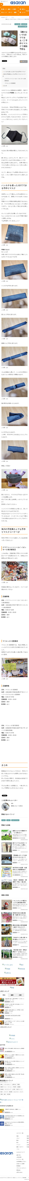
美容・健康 (15, 11)
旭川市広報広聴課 (21, 838)
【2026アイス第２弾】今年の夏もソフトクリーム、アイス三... (14, 1005)
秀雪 (18, 944)
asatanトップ (4, 17)
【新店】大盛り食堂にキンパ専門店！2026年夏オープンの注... (14, 1010)
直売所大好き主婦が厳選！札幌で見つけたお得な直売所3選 (20, 914)
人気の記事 (19, 1157)
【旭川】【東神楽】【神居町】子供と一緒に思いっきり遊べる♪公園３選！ (20, 881)
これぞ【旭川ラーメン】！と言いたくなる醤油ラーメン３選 (14, 1022)
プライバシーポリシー (21, 1168)
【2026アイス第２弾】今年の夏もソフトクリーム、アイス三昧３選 (20, 939)
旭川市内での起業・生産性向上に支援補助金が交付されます (20, 869)
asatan (21, 874)
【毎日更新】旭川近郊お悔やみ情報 (12, 1015)
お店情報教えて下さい (21, 1161)
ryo (12, 803)
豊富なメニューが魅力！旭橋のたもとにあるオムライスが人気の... (14, 1055)
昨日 (4, 995)
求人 (28, 1142)
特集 (17, 1136)
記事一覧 (18, 1155)
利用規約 (18, 1165)
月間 (20, 995)
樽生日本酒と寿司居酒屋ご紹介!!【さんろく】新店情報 (20, 927)
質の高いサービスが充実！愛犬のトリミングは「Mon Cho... (14, 1062)
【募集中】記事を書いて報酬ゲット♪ (13, 1109)
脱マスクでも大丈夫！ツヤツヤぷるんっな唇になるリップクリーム (20, 845)
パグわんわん (11, 1024)
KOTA (18, 932)
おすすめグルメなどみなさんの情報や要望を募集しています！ (14, 1123)
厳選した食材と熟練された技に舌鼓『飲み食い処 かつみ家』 (14, 1075)
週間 (12, 995)
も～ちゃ (19, 862)
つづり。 (19, 850)
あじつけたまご (20, 920)
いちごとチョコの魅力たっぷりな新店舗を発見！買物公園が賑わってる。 (20, 902)
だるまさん (19, 907)
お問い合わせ (19, 1172)
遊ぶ (3, 11)
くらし (18, 11)
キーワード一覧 (20, 1159)
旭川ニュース (23, 11)
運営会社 (18, 1170)
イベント (6, 11)
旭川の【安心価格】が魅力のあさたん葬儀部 (14, 1048)
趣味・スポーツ (10, 11)
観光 (2, 11)
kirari (19, 887)
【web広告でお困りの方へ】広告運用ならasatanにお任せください (14, 1116)
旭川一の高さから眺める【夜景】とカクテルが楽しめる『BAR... (14, 1068)
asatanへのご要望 (20, 1163)
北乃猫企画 (20, 957)
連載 (20, 11)
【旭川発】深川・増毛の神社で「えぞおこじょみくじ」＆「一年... (14, 999)
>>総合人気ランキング (5, 1027)
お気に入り (24, 61)
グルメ (18, 1138)
